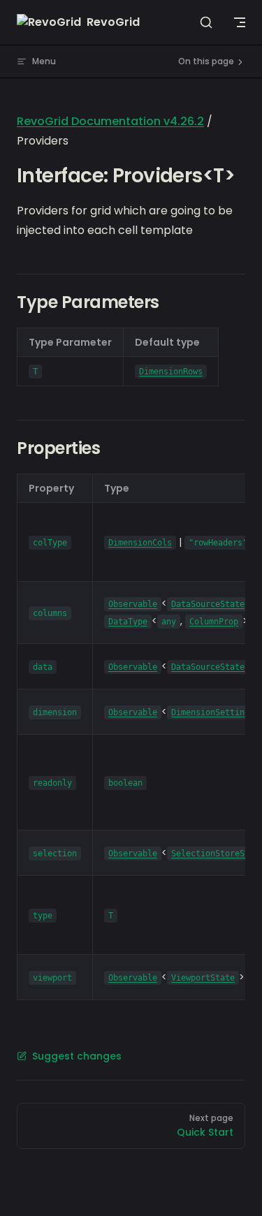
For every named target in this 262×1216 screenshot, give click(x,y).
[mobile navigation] (239, 22)
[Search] (206, 22)
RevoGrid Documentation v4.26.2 (110, 121)
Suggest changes (77, 1056)
